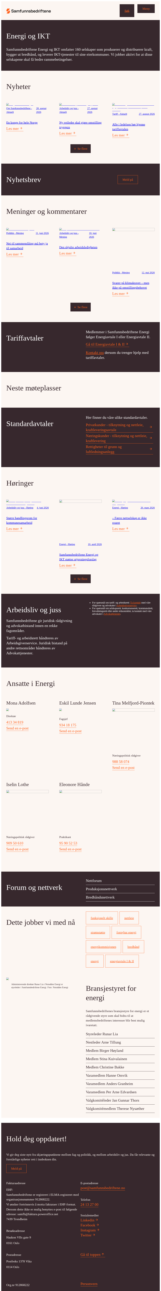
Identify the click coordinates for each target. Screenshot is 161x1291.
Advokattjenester (112, 614)
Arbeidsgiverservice (126, 605)
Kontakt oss (95, 353)
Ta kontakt (135, 602)
